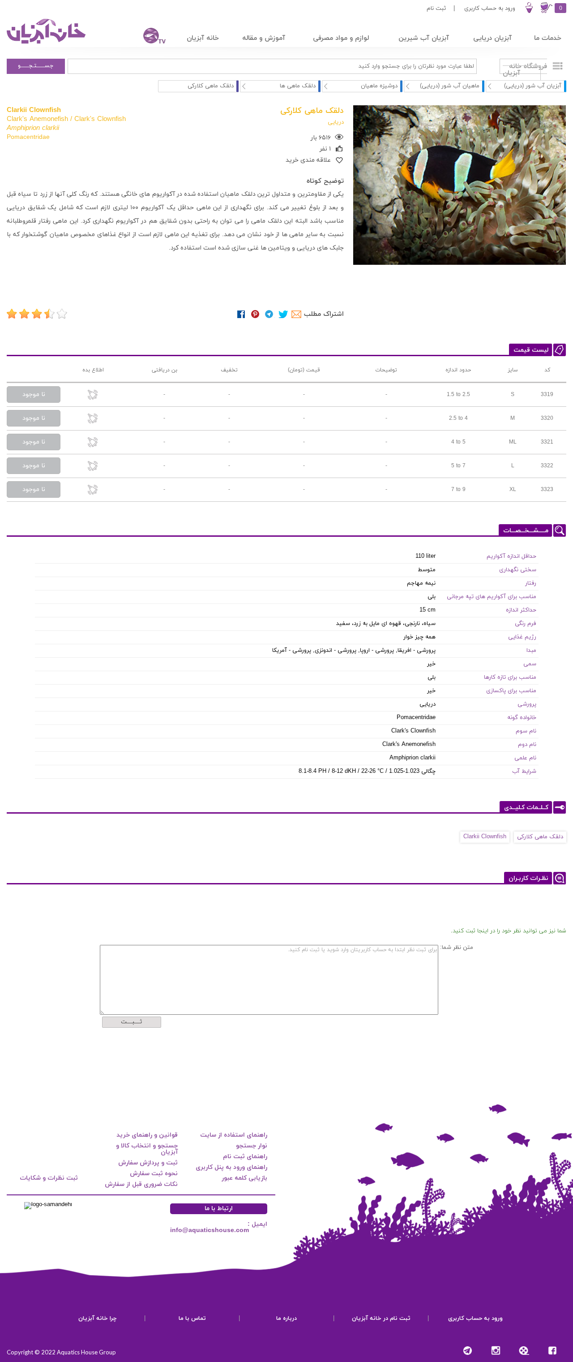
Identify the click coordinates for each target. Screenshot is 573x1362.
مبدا (531, 651)
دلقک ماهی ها (298, 86)
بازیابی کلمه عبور (244, 1178)
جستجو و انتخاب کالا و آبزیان (147, 1149)
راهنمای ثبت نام (245, 1156)
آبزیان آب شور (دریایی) (532, 86)
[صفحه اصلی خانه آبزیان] (47, 43)
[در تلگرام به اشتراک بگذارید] (269, 314)
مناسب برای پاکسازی (511, 691)
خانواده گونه (521, 718)
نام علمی (525, 758)
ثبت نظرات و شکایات (49, 1178)
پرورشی (526, 704)
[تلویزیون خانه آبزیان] (149, 37)
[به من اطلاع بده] (93, 395)
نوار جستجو (251, 1146)
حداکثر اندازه (521, 610)
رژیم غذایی (522, 637)
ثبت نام (436, 8)
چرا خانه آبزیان (97, 1319)
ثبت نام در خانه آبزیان (381, 1319)
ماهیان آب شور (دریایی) (449, 86)
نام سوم (526, 731)
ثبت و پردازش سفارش (148, 1163)
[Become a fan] (552, 1350)
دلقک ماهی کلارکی (540, 837)
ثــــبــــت (131, 1022)
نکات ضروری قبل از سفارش (141, 1184)
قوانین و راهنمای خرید (147, 1135)
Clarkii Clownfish (484, 837)
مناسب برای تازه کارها (510, 677)
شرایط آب (524, 771)
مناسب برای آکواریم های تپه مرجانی (491, 597)
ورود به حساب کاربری (489, 8)
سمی (529, 664)
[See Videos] (524, 1350)
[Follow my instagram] (496, 1350)
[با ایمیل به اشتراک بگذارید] (297, 314)
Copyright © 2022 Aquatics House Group (61, 1352)
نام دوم (527, 745)
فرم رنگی (525, 624)
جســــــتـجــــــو (36, 66)
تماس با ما (192, 1319)
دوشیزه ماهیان (379, 86)
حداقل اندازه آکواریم (511, 556)
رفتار (530, 583)
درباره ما (286, 1319)
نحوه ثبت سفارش (154, 1173)
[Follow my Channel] (467, 1350)
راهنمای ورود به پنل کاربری (231, 1167)
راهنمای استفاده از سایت (233, 1135)
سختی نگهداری (517, 570)
